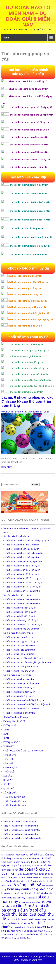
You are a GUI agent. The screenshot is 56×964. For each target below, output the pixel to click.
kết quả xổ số (22, 893)
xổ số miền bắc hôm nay (40, 934)
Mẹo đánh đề (30, 898)
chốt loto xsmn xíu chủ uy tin (20, 712)
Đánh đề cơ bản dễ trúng (15, 716)
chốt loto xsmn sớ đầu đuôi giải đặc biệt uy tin (28, 704)
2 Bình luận (20, 411)
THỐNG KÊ (8, 771)
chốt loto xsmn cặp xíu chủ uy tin (22, 683)
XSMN (6, 733)
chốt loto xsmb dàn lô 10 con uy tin (23, 586)
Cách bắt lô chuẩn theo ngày (30, 858)
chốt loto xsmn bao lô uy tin (19, 679)
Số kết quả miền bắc (15, 796)
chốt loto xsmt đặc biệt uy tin (20, 645)
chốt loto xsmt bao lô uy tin (19, 637)
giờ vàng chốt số (25, 885)
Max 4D (9, 763)
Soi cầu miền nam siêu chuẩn (17, 674)
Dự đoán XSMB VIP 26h (29, 874)
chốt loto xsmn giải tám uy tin (20, 691)
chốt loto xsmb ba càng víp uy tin (22, 544)
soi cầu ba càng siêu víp (26, 908)
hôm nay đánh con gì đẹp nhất (30, 889)
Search (35, 484)
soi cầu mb (28, 927)
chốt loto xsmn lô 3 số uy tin (19, 695)
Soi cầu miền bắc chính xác (16, 536)
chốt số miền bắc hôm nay (39, 854)
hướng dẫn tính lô (8, 893)
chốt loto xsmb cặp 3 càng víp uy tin (23, 561)
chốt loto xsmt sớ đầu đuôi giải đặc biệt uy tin (28, 662)
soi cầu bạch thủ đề (27, 916)
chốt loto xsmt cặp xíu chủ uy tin (21, 641)
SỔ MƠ (6, 784)
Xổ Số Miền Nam (8, 938)
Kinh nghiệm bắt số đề (38, 411)
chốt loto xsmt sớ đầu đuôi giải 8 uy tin (24, 658)
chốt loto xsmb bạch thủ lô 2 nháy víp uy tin (27, 540)
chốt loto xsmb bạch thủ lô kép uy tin (24, 553)
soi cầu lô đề (16, 927)
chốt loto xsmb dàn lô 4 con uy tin (22, 590)
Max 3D (9, 759)
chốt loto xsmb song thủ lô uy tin (22, 628)
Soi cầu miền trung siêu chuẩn (18, 632)
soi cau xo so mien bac (30, 902)
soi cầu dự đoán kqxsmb (17, 919)
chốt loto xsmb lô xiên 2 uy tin (20, 607)
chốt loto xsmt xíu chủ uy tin (19, 670)
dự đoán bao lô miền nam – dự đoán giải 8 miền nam (28, 16)
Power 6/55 (11, 767)
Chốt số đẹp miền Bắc (10, 858)
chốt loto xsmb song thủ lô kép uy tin (24, 624)
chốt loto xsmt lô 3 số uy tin (19, 653)
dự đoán (25, 866)
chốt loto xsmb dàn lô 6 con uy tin (22, 599)
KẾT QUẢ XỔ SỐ (11, 742)
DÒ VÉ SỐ (8, 780)
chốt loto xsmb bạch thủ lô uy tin (22, 557)
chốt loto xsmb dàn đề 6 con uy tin (22, 569)
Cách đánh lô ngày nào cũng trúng (19, 861)
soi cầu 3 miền (23, 906)
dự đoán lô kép (32, 869)
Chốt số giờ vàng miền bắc (12, 854)
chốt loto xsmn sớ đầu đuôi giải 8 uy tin (24, 700)
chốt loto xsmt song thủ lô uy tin (22, 666)
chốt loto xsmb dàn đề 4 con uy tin (22, 565)
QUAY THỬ (8, 788)
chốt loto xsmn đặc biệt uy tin (20, 687)
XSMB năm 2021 (8, 934)
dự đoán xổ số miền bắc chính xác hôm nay (26, 878)
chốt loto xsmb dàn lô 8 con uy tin (22, 603)
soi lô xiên (39, 930)
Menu (6, 37)
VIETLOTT (8, 746)
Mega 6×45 (10, 754)
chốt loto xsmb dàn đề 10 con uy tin (23, 578)
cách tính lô (46, 858)
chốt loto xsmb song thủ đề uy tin (22, 620)
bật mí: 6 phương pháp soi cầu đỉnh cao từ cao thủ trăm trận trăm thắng (27, 401)
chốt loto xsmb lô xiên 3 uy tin (20, 611)
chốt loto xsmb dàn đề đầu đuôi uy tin (24, 582)
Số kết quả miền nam (15, 805)
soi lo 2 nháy (26, 930)
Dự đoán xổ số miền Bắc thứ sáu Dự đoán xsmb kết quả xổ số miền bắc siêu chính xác (28, 881)
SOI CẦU (7, 775)
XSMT (6, 738)
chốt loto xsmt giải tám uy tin (20, 649)
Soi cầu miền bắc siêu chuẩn (17, 595)
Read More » (7, 466)
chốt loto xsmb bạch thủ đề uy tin (22, 548)
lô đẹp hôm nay (17, 897)
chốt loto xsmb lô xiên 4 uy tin (20, 616)
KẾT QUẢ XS (9, 725)
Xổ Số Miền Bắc (22, 935)
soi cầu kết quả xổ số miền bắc (18, 923)
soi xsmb (49, 931)
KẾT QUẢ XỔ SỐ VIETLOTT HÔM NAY (24, 750)
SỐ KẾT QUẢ (9, 792)
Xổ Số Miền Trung (24, 938)
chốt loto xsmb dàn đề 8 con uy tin (22, 574)
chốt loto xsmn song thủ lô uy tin (22, 708)
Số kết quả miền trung (16, 801)
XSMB (6, 729)
